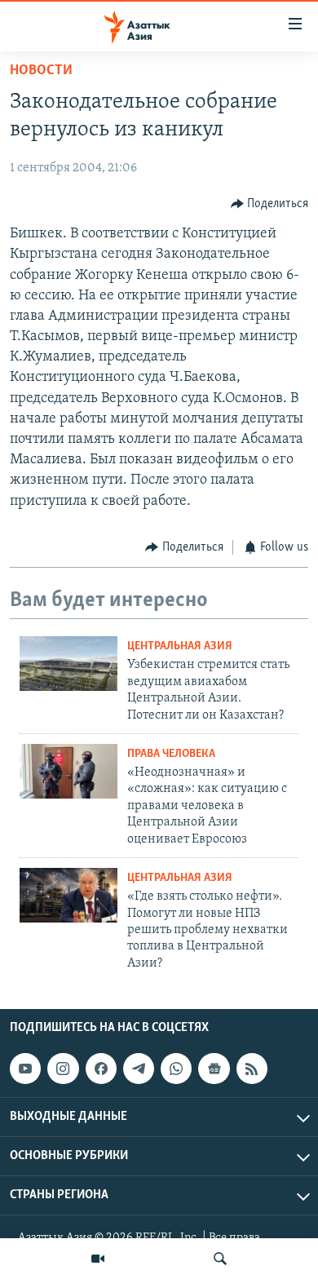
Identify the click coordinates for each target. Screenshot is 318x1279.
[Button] (270, 204)
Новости (41, 71)
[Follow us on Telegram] (138, 1068)
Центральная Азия (179, 646)
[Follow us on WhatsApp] (176, 1068)
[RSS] (251, 1068)
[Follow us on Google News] (213, 1068)
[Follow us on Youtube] (25, 1068)
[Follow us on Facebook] (101, 1068)
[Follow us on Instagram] (62, 1068)
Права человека (171, 754)
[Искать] (220, 1258)
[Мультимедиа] (97, 1258)
